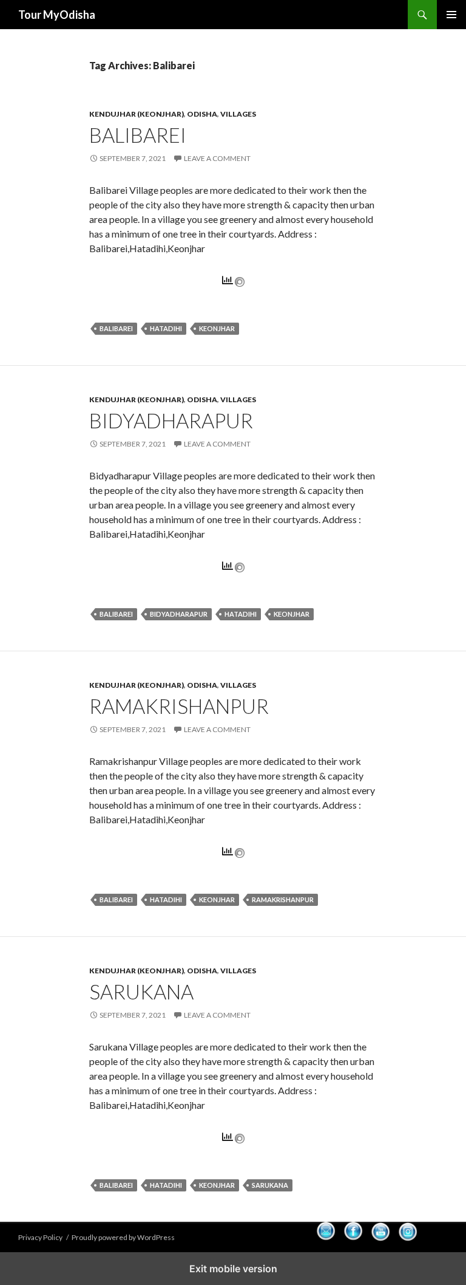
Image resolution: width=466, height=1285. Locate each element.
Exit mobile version (233, 1269)
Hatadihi (166, 328)
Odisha (202, 113)
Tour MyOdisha (56, 14)
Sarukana (141, 991)
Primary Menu (451, 14)
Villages (238, 113)
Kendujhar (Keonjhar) (136, 113)
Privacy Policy (40, 1237)
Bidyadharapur (171, 420)
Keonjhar (217, 328)
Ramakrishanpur (179, 706)
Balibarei (137, 135)
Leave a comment (217, 158)
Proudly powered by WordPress (123, 1237)
